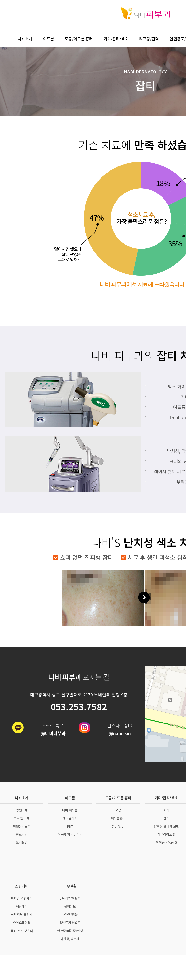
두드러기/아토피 (70, 898)
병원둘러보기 (22, 826)
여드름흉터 (118, 818)
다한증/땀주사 (70, 938)
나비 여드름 (70, 810)
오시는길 (22, 842)
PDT (70, 826)
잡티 (166, 818)
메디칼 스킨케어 (21, 898)
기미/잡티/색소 (116, 39)
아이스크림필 (22, 922)
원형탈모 (70, 906)
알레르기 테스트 (70, 922)
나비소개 (25, 39)
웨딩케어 (22, 906)
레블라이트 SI (166, 834)
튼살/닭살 (118, 826)
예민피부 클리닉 (21, 914)
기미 (166, 810)
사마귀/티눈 (70, 914)
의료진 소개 (22, 818)
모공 (118, 810)
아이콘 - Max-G (166, 842)
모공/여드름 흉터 (79, 39)
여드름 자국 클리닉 (70, 834)
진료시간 (22, 834)
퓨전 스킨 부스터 (22, 930)
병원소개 (22, 810)
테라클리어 (70, 818)
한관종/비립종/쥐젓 (70, 930)
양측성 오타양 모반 (166, 826)
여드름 (48, 39)
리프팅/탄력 (149, 39)
